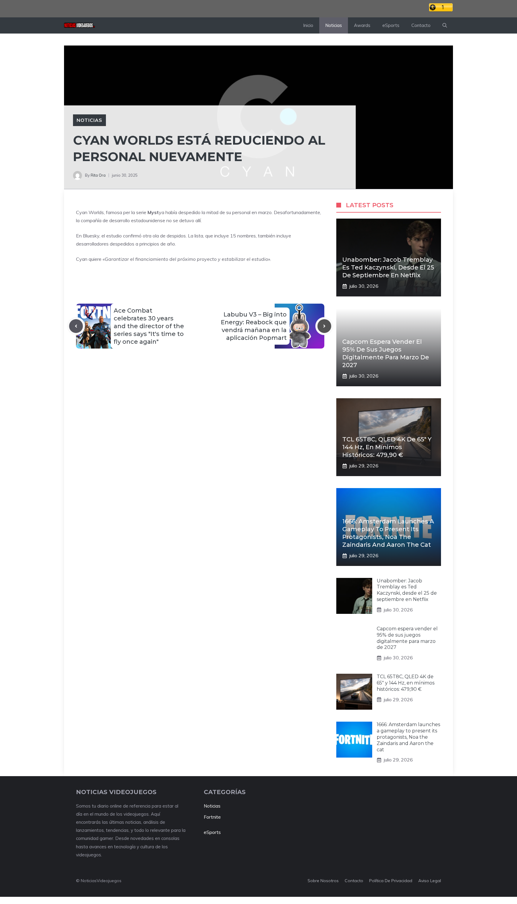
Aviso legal (429, 880)
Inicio (308, 25)
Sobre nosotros (323, 880)
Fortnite (212, 817)
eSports (390, 25)
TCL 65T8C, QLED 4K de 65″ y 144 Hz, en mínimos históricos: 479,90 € (386, 447)
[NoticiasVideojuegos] (79, 25)
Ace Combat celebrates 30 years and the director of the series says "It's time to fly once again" (149, 326)
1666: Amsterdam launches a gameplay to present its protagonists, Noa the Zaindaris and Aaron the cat (408, 737)
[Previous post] (76, 326)
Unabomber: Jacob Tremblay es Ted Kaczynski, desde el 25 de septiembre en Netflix (388, 267)
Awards (362, 25)
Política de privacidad (390, 880)
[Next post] (324, 326)
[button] (445, 25)
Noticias (333, 25)
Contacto (421, 25)
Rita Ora (98, 175)
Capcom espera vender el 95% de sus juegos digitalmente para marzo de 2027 (407, 638)
